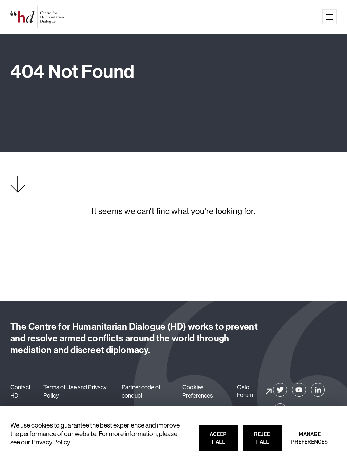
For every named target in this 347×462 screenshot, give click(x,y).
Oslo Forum (245, 391)
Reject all (268, 441)
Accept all (224, 441)
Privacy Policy (51, 442)
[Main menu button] (329, 16)
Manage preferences (310, 441)
